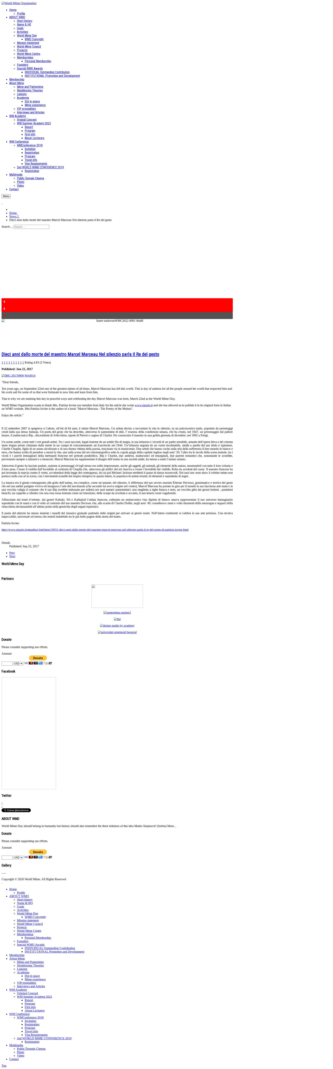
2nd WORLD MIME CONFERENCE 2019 (44, 1038)
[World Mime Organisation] (19, 3)
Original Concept (27, 993)
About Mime (17, 958)
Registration (32, 1024)
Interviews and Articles (31, 986)
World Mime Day (27, 913)
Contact (14, 1059)
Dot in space (32, 975)
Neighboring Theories (30, 965)
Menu (6, 196)
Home (13, 889)
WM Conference (19, 1014)
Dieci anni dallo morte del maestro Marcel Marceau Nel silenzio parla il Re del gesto (80, 354)
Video (20, 1055)
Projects (22, 927)
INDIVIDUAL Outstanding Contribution (50, 948)
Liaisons (22, 969)
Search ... (7, 226)
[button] (117, 301)
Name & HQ (25, 903)
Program (30, 1003)
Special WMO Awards (31, 944)
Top (4, 1065)
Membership (16, 955)
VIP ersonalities (26, 982)
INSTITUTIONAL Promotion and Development (54, 951)
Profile (21, 892)
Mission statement (28, 920)
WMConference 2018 (30, 1017)
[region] (117, 274)
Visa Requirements (36, 1034)
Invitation (30, 1021)
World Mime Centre (29, 930)
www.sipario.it (144, 405)
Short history (25, 899)
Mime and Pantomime (30, 962)
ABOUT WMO (19, 896)
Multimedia (16, 1045)
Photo (20, 1052)
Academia (23, 972)
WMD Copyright (35, 917)
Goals (20, 906)
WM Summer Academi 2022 (34, 996)
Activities (23, 910)
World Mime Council (30, 923)
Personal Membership (38, 937)
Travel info (31, 1031)
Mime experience (35, 979)
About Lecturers (35, 1010)
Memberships (25, 934)
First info (30, 1007)
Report (29, 1000)
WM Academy (18, 989)
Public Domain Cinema (31, 1048)
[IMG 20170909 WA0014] (18, 375)
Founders (22, 941)
